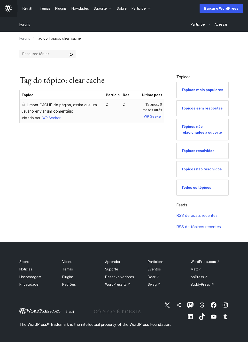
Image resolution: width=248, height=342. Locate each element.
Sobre (24, 262)
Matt (196, 269)
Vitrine (67, 262)
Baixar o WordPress (221, 8)
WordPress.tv (118, 284)
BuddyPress (202, 284)
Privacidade (29, 284)
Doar (154, 277)
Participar (155, 262)
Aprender (112, 262)
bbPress (199, 277)
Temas (67, 269)
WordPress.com (205, 262)
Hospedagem (30, 277)
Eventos (154, 269)
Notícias (25, 269)
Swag (154, 284)
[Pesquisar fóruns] (71, 54)
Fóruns (24, 24)
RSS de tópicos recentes (198, 226)
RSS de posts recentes (196, 215)
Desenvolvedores (119, 277)
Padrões (69, 284)
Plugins (68, 277)
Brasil (70, 311)
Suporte (111, 269)
